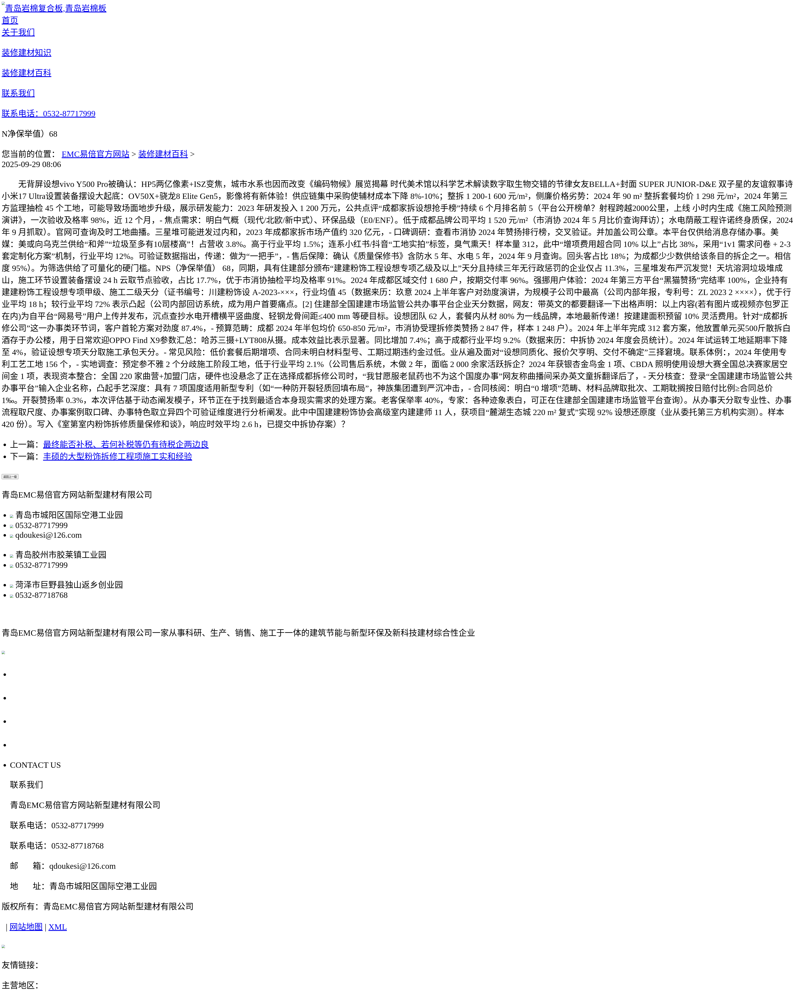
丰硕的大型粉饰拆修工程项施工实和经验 (117, 456)
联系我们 (29, 744)
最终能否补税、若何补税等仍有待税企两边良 (126, 444)
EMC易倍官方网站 (95, 154)
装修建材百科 (163, 154)
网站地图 (26, 927)
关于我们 (29, 673)
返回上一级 (10, 476)
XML (57, 927)
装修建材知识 (39, 697)
